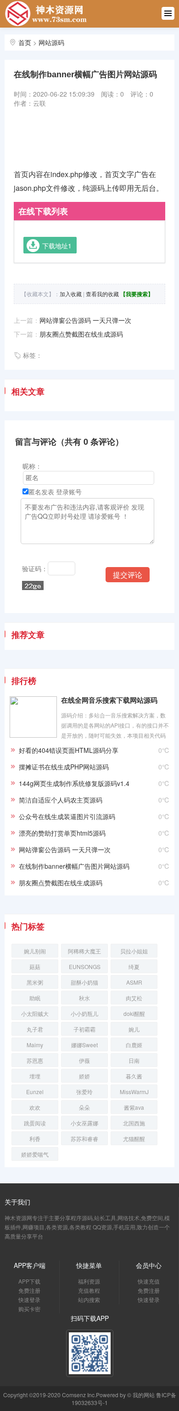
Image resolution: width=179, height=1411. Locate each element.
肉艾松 (134, 998)
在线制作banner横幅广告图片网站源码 (74, 866)
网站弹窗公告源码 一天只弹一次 (85, 320)
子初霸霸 (84, 1029)
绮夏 (134, 966)
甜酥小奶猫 (84, 982)
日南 (134, 1060)
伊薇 (84, 1060)
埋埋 (34, 1076)
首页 (24, 42)
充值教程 (89, 1290)
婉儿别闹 (35, 951)
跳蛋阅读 (35, 1123)
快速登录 (29, 1299)
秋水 (84, 998)
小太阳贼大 (35, 1013)
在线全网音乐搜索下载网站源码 (109, 700)
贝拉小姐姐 (134, 951)
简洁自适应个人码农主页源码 (60, 799)
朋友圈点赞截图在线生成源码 (81, 333)
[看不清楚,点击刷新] (33, 585)
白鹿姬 (134, 1045)
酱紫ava (134, 1107)
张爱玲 (84, 1092)
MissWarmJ (134, 1092)
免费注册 (29, 1290)
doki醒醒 (134, 1013)
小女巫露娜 (84, 1123)
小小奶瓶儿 (84, 1013)
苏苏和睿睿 (84, 1138)
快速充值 (149, 1281)
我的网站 (144, 1395)
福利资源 (89, 1281)
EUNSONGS (85, 966)
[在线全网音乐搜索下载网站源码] (33, 716)
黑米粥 (35, 982)
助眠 (34, 998)
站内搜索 (89, 1299)
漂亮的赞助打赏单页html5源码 (62, 832)
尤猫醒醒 (134, 1138)
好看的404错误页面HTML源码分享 (68, 750)
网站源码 (51, 42)
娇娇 (84, 1076)
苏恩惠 (35, 1060)
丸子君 (35, 1029)
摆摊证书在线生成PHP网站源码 (64, 766)
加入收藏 (71, 294)
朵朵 (84, 1107)
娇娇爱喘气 (35, 1154)
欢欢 (34, 1107)
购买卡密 (29, 1309)
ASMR (134, 982)
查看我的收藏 (102, 294)
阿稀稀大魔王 (84, 951)
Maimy (35, 1045)
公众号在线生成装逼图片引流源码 (67, 816)
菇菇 (34, 966)
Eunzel (35, 1092)
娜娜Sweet (84, 1045)
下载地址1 (57, 245)
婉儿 (134, 1029)
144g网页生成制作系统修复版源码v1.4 (74, 783)
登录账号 (69, 491)
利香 (34, 1138)
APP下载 (29, 1281)
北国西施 (134, 1123)
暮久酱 (134, 1076)
